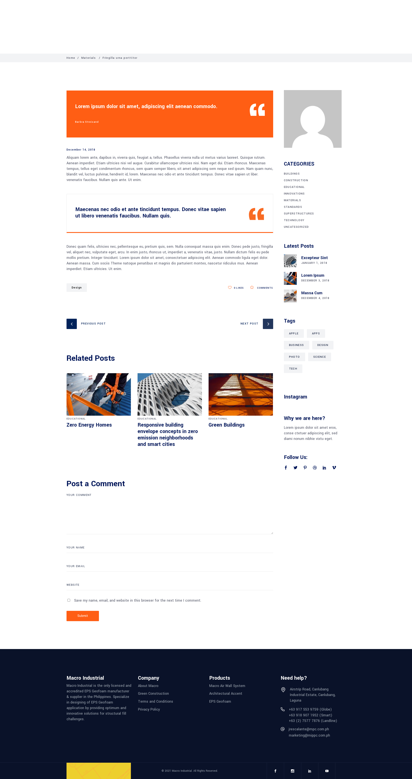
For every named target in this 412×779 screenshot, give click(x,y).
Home (71, 58)
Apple (294, 333)
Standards (293, 207)
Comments (264, 288)
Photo (294, 357)
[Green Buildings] (241, 394)
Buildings (292, 174)
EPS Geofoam (220, 701)
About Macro (148, 685)
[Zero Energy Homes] (99, 394)
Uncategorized (296, 227)
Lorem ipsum (312, 275)
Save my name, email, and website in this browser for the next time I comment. (137, 600)
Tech (293, 369)
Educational (76, 418)
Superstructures (299, 214)
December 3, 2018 (315, 280)
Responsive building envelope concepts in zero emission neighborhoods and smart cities (168, 434)
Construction (296, 180)
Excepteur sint (314, 258)
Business (296, 345)
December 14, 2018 (81, 150)
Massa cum (311, 293)
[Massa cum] (290, 296)
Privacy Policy (149, 709)
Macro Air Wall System (227, 685)
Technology (294, 220)
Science (319, 357)
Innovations (294, 194)
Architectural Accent (225, 693)
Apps (316, 333)
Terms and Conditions (155, 701)
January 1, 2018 (314, 263)
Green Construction (153, 693)
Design (77, 288)
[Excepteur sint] (290, 260)
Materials (88, 58)
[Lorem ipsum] (290, 278)
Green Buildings (227, 425)
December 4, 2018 (315, 298)
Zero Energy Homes (89, 425)
